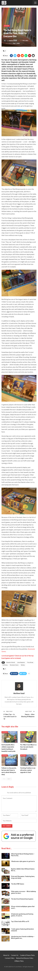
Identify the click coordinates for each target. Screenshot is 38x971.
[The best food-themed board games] (6, 901)
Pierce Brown (30, 662)
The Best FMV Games (17, 884)
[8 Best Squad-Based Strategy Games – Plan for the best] (6, 856)
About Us (6, 955)
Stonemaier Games (14, 665)
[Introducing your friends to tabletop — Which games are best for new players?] (6, 938)
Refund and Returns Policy (24, 958)
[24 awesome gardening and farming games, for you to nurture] (6, 916)
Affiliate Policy (19, 961)
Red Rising (5, 665)
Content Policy (9, 958)
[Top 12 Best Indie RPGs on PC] (6, 923)
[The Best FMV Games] (6, 886)
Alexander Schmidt (10, 662)
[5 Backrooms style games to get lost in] (6, 863)
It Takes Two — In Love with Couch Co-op (10, 716)
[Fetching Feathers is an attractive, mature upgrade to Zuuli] (28, 760)
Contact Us (14, 955)
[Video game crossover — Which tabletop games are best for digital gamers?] (6, 893)
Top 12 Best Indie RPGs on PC (20, 921)
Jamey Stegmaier (21, 662)
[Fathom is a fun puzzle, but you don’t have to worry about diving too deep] (10, 760)
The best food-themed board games (22, 899)
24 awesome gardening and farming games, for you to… (22, 915)
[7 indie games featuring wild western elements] (6, 931)
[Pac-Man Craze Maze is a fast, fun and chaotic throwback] (28, 737)
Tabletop (23, 665)
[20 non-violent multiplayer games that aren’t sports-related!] (6, 908)
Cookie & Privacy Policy (27, 955)
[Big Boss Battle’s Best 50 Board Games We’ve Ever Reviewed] (6, 871)
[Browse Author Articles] (19, 686)
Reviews (6, 26)
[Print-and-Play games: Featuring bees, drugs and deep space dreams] (6, 878)
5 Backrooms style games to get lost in (23, 861)
